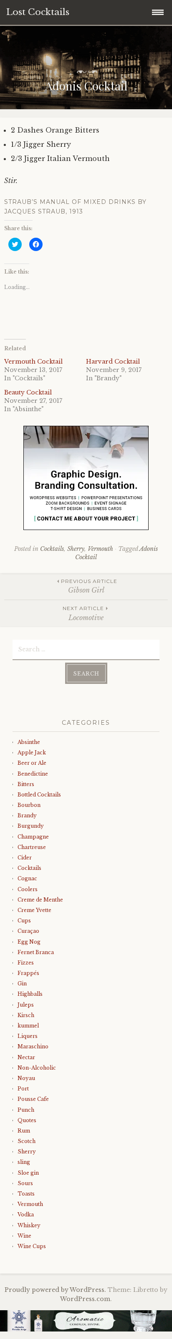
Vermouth (100, 549)
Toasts (26, 1194)
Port (23, 1088)
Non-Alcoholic (37, 1068)
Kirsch (26, 1015)
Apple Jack (32, 752)
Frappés (28, 973)
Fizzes (26, 963)
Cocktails (52, 549)
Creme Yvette (34, 910)
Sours (25, 1183)
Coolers (28, 889)
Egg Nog (29, 942)
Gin (22, 983)
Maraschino (33, 1046)
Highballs (30, 994)
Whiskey (29, 1225)
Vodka (26, 1214)
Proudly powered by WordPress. (55, 1290)
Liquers (28, 1036)
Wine (24, 1236)
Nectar (26, 1057)
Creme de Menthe (40, 900)
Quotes (27, 1120)
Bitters (26, 784)
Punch (26, 1110)
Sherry (75, 549)
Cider (25, 857)
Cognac (27, 878)
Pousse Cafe (33, 1099)
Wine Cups (32, 1246)
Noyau (26, 1078)
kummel (28, 1025)
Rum (24, 1131)
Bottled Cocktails (39, 794)
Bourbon (29, 805)
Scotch (26, 1141)
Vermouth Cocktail (33, 361)
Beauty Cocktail (28, 392)
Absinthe (29, 742)
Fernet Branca (36, 952)
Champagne (33, 837)
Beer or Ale (32, 763)
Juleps (26, 1005)
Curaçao (28, 931)
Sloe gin (28, 1173)
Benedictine (33, 774)
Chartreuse (32, 847)
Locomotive (83, 613)
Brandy (27, 815)
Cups (24, 920)
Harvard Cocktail (113, 361)
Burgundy (31, 826)
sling (24, 1162)
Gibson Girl (89, 586)
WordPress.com (85, 1299)
